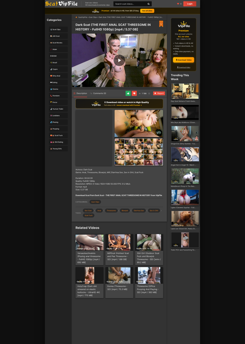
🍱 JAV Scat (55, 36)
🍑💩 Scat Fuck (56, 135)
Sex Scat (88, 211)
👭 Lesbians (55, 115)
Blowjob (125, 211)
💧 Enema (54, 89)
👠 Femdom (55, 96)
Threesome (111, 211)
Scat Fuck (89, 215)
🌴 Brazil (53, 63)
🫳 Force (53, 102)
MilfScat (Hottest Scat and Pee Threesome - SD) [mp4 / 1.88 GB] (118, 256)
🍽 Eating (53, 82)
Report (160, 93)
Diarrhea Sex (139, 211)
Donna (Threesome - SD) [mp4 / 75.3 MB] (117, 288)
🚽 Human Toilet (56, 109)
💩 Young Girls (56, 149)
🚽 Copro (54, 69)
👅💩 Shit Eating (56, 142)
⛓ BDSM (53, 56)
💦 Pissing (54, 122)
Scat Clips (93, 17)
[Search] (148, 3)
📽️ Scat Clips (55, 29)
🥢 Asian (53, 49)
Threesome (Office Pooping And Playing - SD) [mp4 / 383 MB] (148, 289)
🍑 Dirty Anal (55, 76)
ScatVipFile (82, 17)
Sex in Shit (154, 211)
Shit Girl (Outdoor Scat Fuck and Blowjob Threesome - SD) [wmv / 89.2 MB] (149, 258)
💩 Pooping (54, 129)
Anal (99, 211)
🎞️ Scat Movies (56, 43)
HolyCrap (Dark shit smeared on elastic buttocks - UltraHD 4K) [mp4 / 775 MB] (88, 291)
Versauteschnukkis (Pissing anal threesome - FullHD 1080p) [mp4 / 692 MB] (88, 258)
